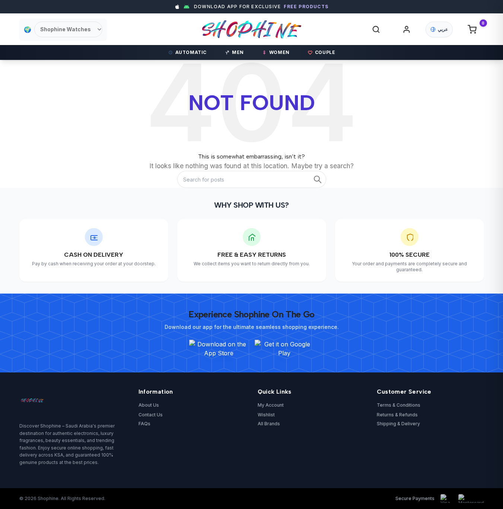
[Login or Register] (406, 29)
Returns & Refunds (397, 414)
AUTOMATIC (191, 52)
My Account (271, 405)
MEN (238, 52)
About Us (149, 405)
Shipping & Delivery (398, 423)
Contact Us (151, 414)
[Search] (317, 179)
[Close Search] (381, 34)
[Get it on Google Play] (284, 349)
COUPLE (325, 52)
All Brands (269, 423)
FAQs (144, 423)
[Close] (397, 183)
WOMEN (279, 52)
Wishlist (266, 414)
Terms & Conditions (398, 405)
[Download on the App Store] (219, 349)
